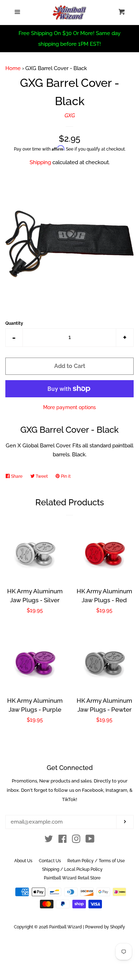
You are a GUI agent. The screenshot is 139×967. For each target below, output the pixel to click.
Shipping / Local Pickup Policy (72, 869)
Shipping (40, 162)
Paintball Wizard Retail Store (72, 877)
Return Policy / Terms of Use (96, 860)
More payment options (69, 407)
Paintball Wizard (65, 926)
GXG (70, 115)
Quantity (14, 323)
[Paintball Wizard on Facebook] (62, 840)
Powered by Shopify (105, 926)
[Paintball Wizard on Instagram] (76, 840)
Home (13, 68)
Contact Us (50, 860)
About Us (23, 860)
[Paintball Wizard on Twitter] (49, 840)
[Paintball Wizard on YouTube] (90, 840)
